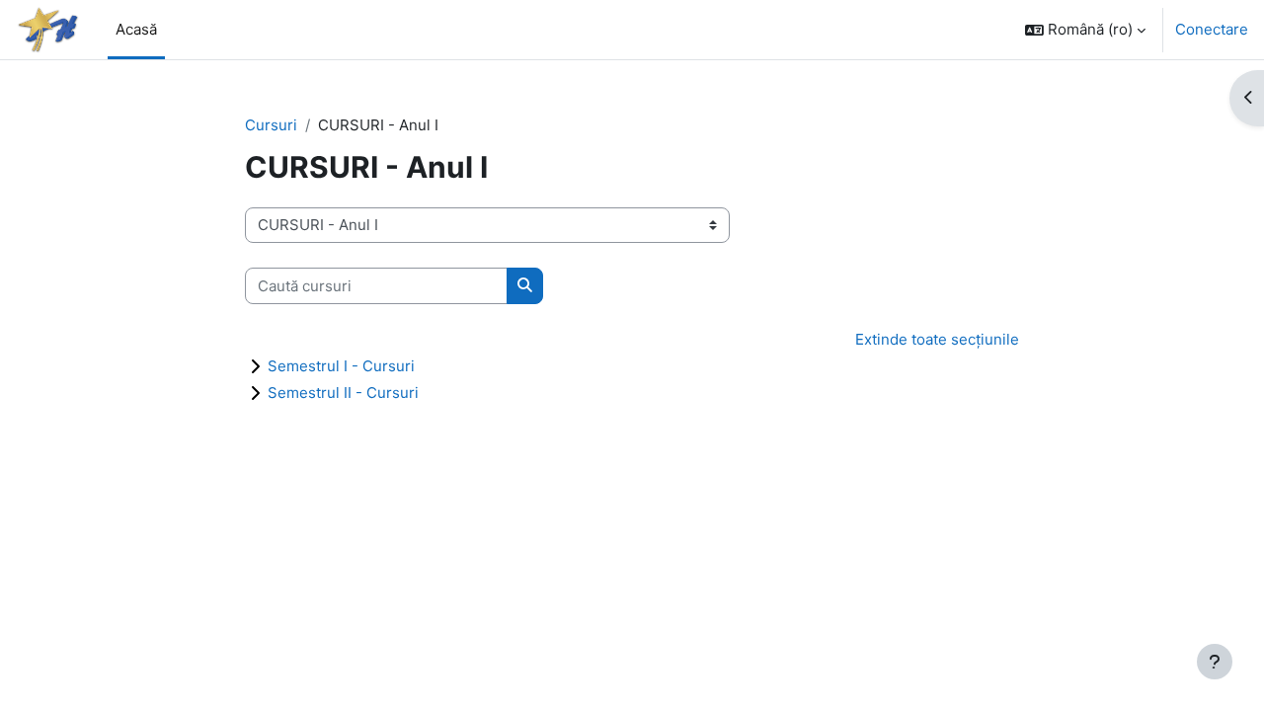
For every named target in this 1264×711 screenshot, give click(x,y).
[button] (1085, 29)
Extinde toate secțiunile (937, 339)
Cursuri (271, 125)
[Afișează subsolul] (1214, 661)
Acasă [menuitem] (136, 29)
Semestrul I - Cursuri (341, 365)
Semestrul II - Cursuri (343, 392)
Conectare (1211, 29)
